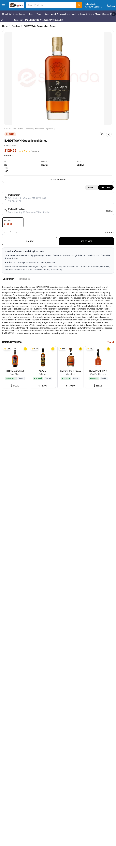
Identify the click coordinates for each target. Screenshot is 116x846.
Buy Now (30, 241)
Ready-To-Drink (78, 14)
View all (111, 342)
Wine (38, 14)
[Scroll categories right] (114, 14)
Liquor (22, 14)
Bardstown (10, 145)
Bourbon (16, 26)
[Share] (109, 134)
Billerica (81, 255)
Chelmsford (24, 255)
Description (8, 279)
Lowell (89, 255)
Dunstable (105, 255)
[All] (3, 5)
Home (5, 26)
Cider (47, 14)
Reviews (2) (24, 279)
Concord (96, 255)
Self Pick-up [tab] (105, 187)
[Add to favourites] (102, 134)
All (6, 14)
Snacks (105, 14)
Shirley (15, 258)
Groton (8, 258)
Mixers (98, 14)
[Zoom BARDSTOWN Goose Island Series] (58, 78)
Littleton (48, 255)
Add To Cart (86, 241)
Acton (63, 255)
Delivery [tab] (91, 187)
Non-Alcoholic (63, 14)
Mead (53, 14)
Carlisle (56, 255)
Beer (31, 14)
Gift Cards (13, 14)
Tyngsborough (37, 255)
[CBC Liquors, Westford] (16, 5)
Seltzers (90, 14)
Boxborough (71, 255)
